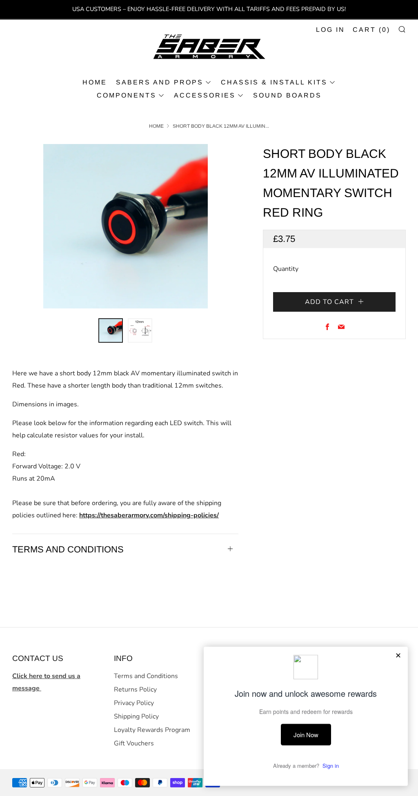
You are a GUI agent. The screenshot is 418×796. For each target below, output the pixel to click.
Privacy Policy (134, 702)
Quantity (285, 268)
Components (126, 95)
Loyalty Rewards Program (152, 729)
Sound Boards (287, 95)
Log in (330, 29)
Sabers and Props (159, 82)
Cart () (371, 29)
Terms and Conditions (146, 676)
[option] (125, 226)
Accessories (205, 95)
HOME (94, 82)
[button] (110, 330)
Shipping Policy (136, 716)
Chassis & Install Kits (274, 82)
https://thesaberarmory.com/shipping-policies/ (149, 515)
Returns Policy (135, 689)
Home (156, 126)
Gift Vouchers (134, 743)
